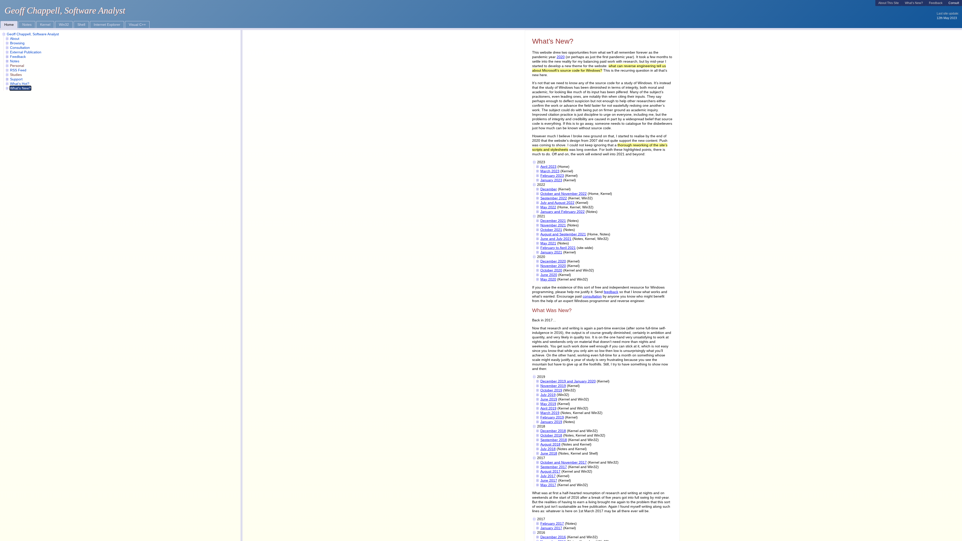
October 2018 (551, 435)
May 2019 (548, 404)
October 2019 (551, 390)
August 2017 (550, 471)
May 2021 (548, 243)
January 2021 (551, 252)
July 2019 (548, 395)
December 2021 (553, 221)
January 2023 (551, 180)
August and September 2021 (563, 234)
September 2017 (553, 467)
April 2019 (548, 408)
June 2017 (548, 480)
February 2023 (552, 176)
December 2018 (553, 431)
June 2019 (548, 399)
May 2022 (548, 207)
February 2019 (552, 417)
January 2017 (551, 528)
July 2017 (548, 476)
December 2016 (553, 537)
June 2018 (548, 453)
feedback (611, 292)
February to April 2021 (558, 248)
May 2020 (548, 279)
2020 (561, 57)
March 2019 (549, 413)
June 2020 (548, 275)
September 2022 (553, 198)
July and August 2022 (557, 203)
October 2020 (551, 270)
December (548, 189)
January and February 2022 (562, 212)
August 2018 (550, 444)
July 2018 (548, 449)
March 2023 (549, 171)
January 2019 (551, 422)
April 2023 (548, 167)
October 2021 (551, 230)
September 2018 (553, 440)
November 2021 (553, 225)
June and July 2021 (555, 239)
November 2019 (553, 386)
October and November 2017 (563, 462)
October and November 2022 (563, 194)
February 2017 (552, 523)
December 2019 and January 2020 (568, 381)
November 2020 (553, 266)
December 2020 (553, 261)
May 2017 (548, 485)
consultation (592, 296)
